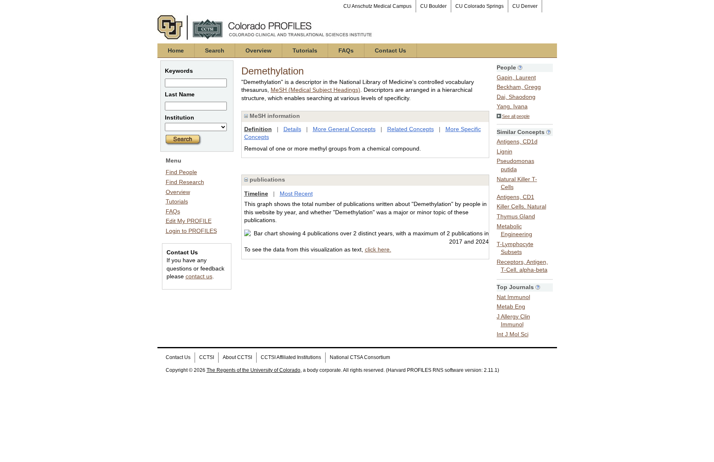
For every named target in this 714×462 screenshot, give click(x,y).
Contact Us (390, 50)
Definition (258, 129)
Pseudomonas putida (515, 165)
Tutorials (305, 50)
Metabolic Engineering (514, 230)
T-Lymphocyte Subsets (515, 248)
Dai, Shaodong (516, 96)
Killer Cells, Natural (521, 206)
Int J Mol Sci (512, 334)
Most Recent (296, 193)
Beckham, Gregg (519, 87)
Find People (181, 172)
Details (292, 129)
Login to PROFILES (191, 230)
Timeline (256, 193)
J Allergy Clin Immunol (513, 320)
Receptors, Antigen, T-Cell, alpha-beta (522, 266)
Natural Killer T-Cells (517, 183)
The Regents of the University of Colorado (253, 370)
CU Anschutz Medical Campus (377, 6)
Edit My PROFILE (189, 221)
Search (214, 50)
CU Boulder (433, 6)
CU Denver (525, 6)
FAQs (346, 50)
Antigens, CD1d (517, 141)
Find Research (185, 182)
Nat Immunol (513, 297)
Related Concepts (410, 129)
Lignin (504, 151)
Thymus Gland (516, 216)
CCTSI (206, 357)
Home (176, 50)
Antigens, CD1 (515, 197)
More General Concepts (344, 129)
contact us (199, 276)
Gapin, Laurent (516, 77)
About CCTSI (237, 357)
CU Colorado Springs (479, 6)
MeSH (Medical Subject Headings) (315, 89)
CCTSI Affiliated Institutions (291, 357)
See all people (516, 116)
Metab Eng (511, 306)
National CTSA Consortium (360, 357)
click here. (378, 249)
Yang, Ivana (512, 106)
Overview (258, 50)
